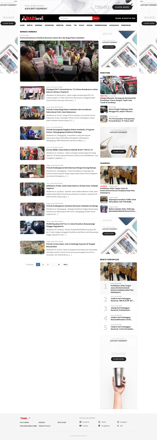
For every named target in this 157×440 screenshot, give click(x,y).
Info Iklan (62, 422)
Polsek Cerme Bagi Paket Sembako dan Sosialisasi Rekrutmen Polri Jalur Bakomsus (68, 110)
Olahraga (103, 186)
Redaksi (42, 422)
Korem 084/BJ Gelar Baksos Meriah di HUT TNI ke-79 (69, 149)
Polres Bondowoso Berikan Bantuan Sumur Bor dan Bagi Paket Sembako (52, 38)
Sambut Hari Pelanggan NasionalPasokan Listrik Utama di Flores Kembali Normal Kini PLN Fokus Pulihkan (121, 318)
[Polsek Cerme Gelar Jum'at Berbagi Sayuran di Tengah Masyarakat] (32, 247)
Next (65, 264)
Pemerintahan (101, 25)
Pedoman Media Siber (28, 426)
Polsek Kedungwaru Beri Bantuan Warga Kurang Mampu (71, 167)
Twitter (103, 422)
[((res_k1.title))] (118, 85)
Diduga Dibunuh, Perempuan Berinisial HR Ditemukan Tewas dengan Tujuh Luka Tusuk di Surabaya (118, 100)
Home (22, 25)
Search (96, 18)
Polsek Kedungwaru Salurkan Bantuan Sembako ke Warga (72, 206)
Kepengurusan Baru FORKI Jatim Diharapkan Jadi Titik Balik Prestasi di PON (122, 200)
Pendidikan (126, 25)
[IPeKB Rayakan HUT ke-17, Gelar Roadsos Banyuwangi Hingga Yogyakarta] (32, 227)
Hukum (89, 25)
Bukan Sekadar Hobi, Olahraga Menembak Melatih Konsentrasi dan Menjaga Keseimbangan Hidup (122, 210)
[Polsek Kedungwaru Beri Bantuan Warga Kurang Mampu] (32, 171)
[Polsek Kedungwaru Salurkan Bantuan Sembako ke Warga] (32, 209)
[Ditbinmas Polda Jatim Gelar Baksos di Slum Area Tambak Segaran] (32, 189)
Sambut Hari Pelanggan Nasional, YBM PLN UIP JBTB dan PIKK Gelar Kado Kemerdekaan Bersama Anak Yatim (123, 299)
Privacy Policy (44, 426)
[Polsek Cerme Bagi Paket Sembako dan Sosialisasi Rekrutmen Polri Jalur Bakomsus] (32, 113)
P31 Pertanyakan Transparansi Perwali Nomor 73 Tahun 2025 (122, 120)
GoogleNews (105, 426)
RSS (121, 426)
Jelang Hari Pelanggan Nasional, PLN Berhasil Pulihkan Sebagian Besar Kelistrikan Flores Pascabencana (121, 309)
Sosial (68, 25)
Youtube (85, 426)
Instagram (123, 422)
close (15, 1)
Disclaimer (24, 422)
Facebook (85, 422)
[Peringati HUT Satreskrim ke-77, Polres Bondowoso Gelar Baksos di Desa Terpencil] (32, 93)
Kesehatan (49, 25)
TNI (75, 25)
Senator (59, 25)
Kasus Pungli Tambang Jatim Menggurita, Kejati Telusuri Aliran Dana (121, 110)
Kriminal (38, 25)
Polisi (81, 25)
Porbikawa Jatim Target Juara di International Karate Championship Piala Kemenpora (117, 190)
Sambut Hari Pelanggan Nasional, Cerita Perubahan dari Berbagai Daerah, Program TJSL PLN (122, 328)
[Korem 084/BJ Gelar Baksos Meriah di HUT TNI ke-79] (32, 153)
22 (59, 264)
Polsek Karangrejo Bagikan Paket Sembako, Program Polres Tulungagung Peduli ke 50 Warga (70, 130)
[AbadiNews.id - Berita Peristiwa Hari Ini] (32, 18)
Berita (30, 25)
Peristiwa (103, 96)
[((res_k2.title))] (118, 175)
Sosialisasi (114, 25)
